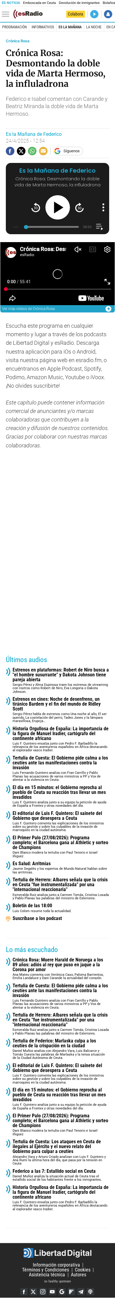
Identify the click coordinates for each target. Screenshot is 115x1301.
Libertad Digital (57, 1253)
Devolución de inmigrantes (79, 3)
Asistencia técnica (47, 1275)
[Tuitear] (21, 151)
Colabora (75, 14)
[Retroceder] (36, 207)
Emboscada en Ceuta (39, 3)
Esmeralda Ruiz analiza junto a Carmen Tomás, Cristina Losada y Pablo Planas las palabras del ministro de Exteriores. (61, 888)
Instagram (43, 1291)
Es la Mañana (70, 27)
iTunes (90, 1291)
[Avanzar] (79, 207)
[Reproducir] (57, 207)
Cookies (82, 1270)
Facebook (24, 1291)
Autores (78, 1275)
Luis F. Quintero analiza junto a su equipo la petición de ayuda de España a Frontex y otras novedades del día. (59, 796)
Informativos (43, 27)
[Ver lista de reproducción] (99, 227)
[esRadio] (28, 14)
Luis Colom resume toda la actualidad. (42, 908)
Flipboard (71, 1291)
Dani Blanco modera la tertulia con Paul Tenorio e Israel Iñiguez (60, 846)
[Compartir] (10, 151)
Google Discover (62, 1291)
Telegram (81, 1291)
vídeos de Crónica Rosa (28, 308)
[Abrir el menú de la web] (7, 14)
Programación (14, 27)
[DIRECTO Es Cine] (94, 14)
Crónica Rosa (17, 41)
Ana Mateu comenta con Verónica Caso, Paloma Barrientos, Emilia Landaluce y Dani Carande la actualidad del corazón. (58, 968)
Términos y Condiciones (45, 1270)
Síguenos (71, 151)
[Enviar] (32, 151)
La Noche (94, 27)
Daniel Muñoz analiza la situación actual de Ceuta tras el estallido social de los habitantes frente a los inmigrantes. (57, 1175)
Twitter (33, 1291)
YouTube (52, 1291)
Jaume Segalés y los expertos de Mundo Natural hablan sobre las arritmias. (60, 867)
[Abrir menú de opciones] (103, 207)
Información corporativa (56, 1265)
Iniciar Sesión (108, 14)
